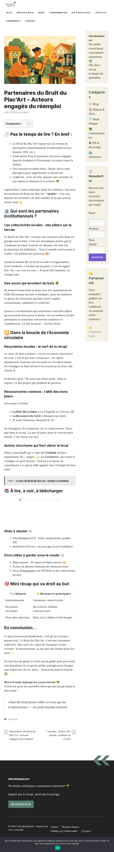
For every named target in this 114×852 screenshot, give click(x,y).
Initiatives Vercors (24, 546)
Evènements (13, 21)
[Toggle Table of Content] (27, 123)
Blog (9, 12)
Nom (92, 240)
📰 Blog (94, 104)
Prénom (94, 229)
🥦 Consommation (97, 133)
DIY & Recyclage (81, 12)
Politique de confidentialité (64, 831)
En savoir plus (21, 804)
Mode (41, 12)
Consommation (58, 12)
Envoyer (97, 257)
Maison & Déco (25, 12)
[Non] (110, 844)
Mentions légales (70, 826)
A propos (13, 719)
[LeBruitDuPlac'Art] (11, 4)
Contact (30, 21)
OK (57, 848)
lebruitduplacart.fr (24, 538)
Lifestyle (100, 12)
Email (93, 244)
